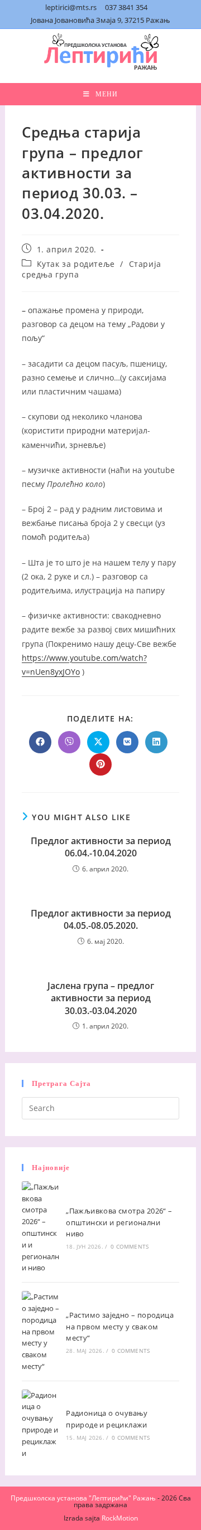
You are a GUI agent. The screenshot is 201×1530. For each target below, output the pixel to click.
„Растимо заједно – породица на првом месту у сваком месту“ (120, 1326)
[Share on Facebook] (40, 742)
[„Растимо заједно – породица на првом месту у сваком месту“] (41, 1331)
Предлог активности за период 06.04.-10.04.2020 (101, 847)
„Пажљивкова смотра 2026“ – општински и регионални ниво (119, 1222)
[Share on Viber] (69, 742)
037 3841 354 (126, 7)
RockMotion (120, 1518)
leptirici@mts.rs (71, 7)
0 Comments (130, 1246)
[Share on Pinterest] (100, 764)
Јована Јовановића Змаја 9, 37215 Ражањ (100, 20)
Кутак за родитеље (76, 264)
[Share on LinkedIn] (156, 742)
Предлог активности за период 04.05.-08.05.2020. (101, 919)
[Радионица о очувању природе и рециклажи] (41, 1424)
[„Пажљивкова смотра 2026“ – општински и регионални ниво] (41, 1227)
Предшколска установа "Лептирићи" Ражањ (83, 1498)
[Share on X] (98, 742)
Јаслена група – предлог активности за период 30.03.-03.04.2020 (100, 998)
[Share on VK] (127, 742)
